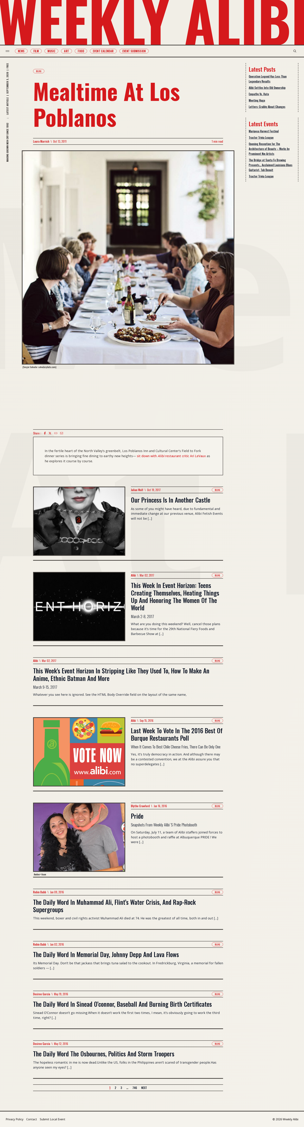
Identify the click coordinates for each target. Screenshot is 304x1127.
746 (134, 1088)
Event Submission (134, 51)
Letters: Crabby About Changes (267, 107)
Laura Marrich (41, 141)
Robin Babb (39, 892)
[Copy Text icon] (55, 433)
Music (51, 51)
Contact (31, 1119)
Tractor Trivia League (261, 137)
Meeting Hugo (257, 100)
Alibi (133, 575)
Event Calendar (103, 51)
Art (66, 51)
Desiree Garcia (41, 994)
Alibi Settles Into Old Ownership (267, 88)
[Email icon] (61, 433)
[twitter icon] (50, 433)
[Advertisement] (128, 399)
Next (144, 1088)
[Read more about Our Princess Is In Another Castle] (79, 523)
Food (81, 51)
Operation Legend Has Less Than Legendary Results (268, 78)
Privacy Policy (14, 1119)
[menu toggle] (7, 51)
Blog (38, 71)
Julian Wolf (137, 490)
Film (36, 51)
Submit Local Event (52, 1119)
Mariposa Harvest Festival (264, 131)
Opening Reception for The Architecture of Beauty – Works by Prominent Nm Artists (269, 149)
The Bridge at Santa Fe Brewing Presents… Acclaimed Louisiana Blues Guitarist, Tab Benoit (270, 165)
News (21, 51)
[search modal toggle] (294, 51)
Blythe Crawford (140, 806)
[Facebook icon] (45, 433)
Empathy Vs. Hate (259, 94)
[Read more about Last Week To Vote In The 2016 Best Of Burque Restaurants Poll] (79, 754)
